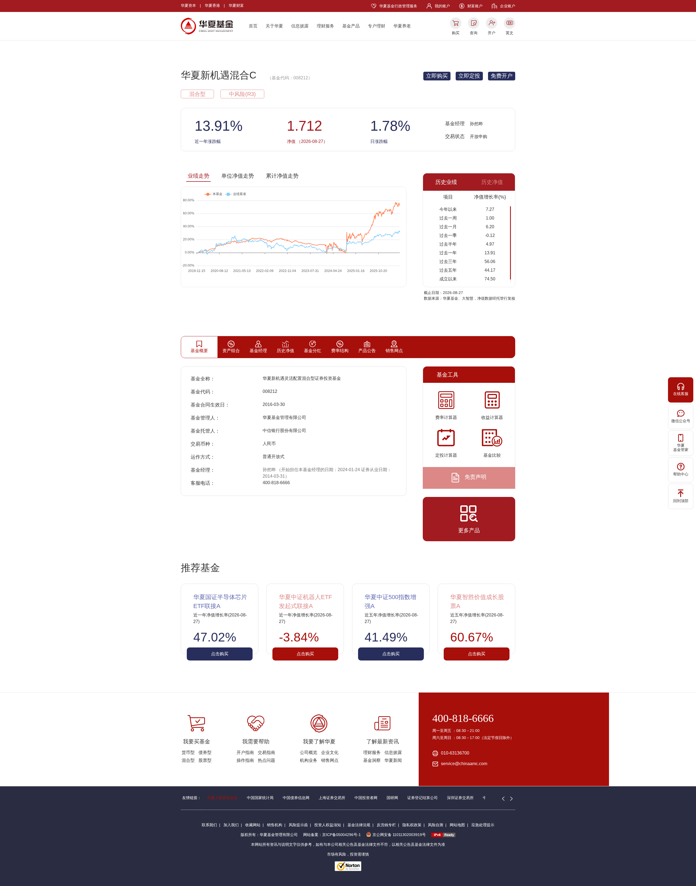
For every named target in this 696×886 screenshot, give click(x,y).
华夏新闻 (393, 760)
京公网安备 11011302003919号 (399, 834)
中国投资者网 (366, 798)
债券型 (205, 752)
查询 (473, 33)
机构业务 (308, 760)
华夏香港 (212, 5)
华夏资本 (188, 5)
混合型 (188, 760)
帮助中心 (680, 474)
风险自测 (435, 825)
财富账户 (475, 6)
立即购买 (437, 76)
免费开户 (501, 76)
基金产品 (351, 26)
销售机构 (274, 825)
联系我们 (209, 825)
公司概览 (308, 752)
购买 (455, 33)
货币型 (188, 752)
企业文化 (329, 752)
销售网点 (329, 760)
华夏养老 (402, 26)
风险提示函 (298, 825)
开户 (491, 33)
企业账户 (507, 6)
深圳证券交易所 (460, 798)
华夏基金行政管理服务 (398, 6)
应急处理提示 (482, 825)
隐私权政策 (411, 825)
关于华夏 (274, 26)
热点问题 (266, 760)
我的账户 (442, 6)
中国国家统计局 (260, 798)
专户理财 (376, 26)
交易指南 (266, 752)
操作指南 (245, 760)
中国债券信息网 (296, 798)
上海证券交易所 (332, 798)
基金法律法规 (358, 825)
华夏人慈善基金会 (222, 798)
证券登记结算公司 (422, 798)
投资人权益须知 (327, 825)
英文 (509, 33)
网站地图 (457, 825)
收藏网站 (252, 825)
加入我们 (231, 825)
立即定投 (469, 76)
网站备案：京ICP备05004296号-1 (332, 834)
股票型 (205, 760)
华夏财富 (236, 5)
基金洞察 (372, 760)
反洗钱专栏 (386, 825)
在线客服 (680, 393)
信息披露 (300, 26)
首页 (253, 26)
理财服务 (325, 26)
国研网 (392, 798)
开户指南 (245, 752)
